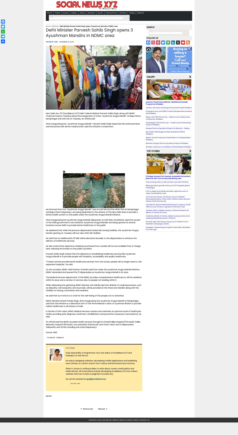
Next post (101, 409)
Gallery (74, 13)
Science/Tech (111, 13)
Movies (66, 13)
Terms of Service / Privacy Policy (125, 420)
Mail (72, 383)
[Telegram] (2, 36)
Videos (82, 13)
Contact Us (144, 420)
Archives (122, 13)
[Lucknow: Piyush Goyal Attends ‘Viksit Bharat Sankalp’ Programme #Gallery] (169, 99)
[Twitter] (2, 26)
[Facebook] (2, 21)
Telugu (132, 13)
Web (75, 383)
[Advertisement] (151, 5)
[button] (64, 172)
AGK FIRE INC (106, 420)
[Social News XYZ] (87, 9)
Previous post (88, 409)
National (55, 26)
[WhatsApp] (2, 31)
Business (91, 13)
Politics (57, 13)
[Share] (2, 41)
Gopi (56, 42)
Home (49, 13)
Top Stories (153, 151)
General (140, 13)
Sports (100, 13)
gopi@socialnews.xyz (96, 379)
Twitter (78, 383)
